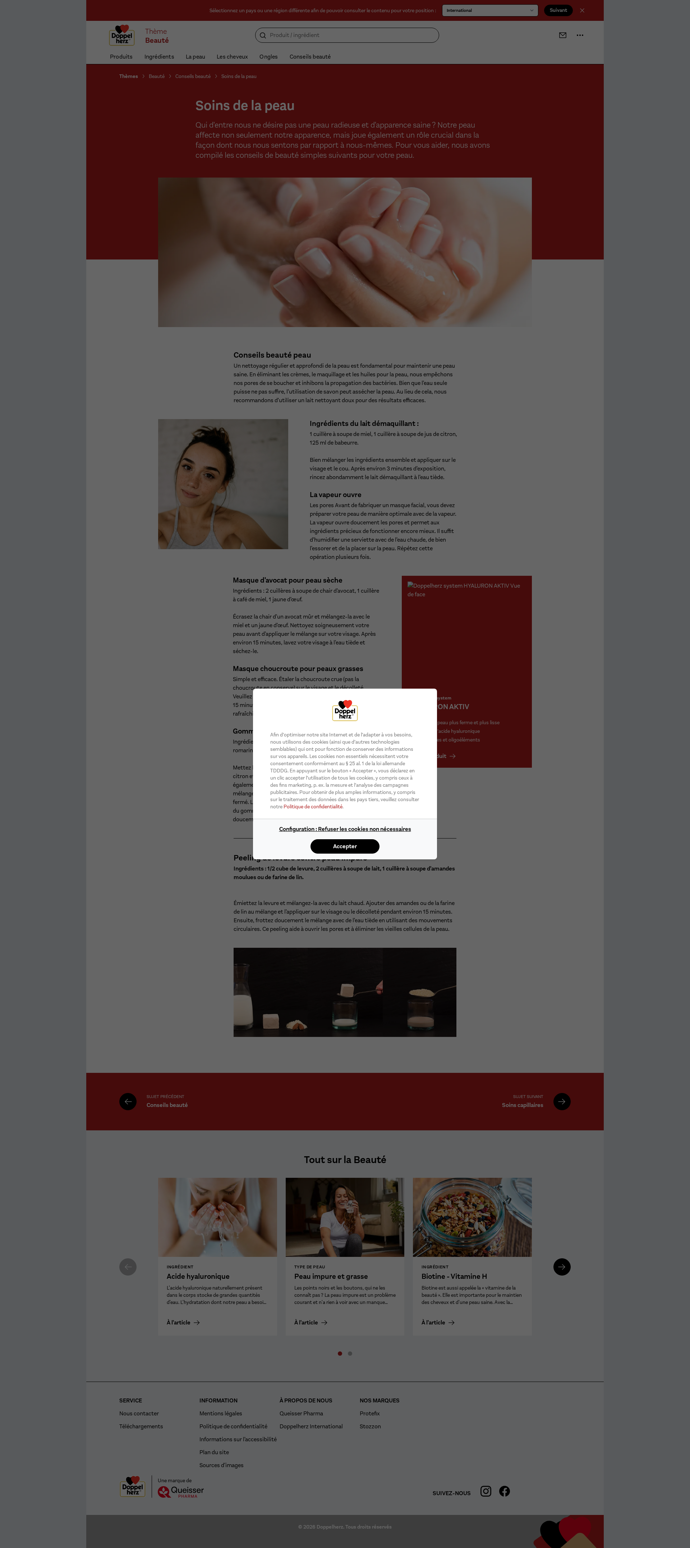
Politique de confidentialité (313, 806)
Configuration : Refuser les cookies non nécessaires (345, 829)
